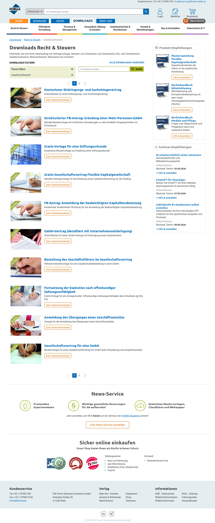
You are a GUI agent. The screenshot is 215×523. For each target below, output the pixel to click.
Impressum (131, 493)
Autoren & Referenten (110, 497)
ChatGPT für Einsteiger (171, 179)
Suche (139, 68)
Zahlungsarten (113, 456)
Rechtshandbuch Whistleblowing (182, 86)
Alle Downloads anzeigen (127, 62)
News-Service (197, 21)
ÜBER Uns (105, 21)
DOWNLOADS (83, 21)
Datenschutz (167, 493)
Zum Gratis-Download (58, 99)
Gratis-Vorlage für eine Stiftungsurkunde (75, 146)
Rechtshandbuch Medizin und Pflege (183, 119)
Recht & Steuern (32, 39)
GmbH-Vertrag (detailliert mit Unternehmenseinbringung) (88, 231)
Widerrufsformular (164, 500)
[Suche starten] (146, 11)
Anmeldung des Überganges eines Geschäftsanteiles (84, 317)
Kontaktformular (18, 500)
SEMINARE (39, 21)
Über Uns (103, 493)
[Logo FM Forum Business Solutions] (15, 9)
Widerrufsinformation (166, 497)
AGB (157, 493)
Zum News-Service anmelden (107, 424)
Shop (128, 497)
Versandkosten (189, 500)
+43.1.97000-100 (22, 493)
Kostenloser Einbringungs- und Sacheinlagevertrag (82, 90)
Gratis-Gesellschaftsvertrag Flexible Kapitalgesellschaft (87, 174)
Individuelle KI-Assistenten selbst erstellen (177, 206)
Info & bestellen (182, 77)
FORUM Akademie (130, 415)
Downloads (15, 39)
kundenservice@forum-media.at (190, 1)
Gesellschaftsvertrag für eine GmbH (71, 346)
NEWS (60, 21)
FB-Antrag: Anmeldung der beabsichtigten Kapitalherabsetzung (92, 203)
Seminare (131, 500)
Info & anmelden (167, 172)
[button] (160, 13)
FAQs (184, 493)
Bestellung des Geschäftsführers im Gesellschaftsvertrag (88, 259)
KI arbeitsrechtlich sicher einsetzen (178, 154)
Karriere (114, 493)
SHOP (19, 21)
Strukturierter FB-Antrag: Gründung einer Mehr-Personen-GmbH (93, 118)
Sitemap (193, 493)
